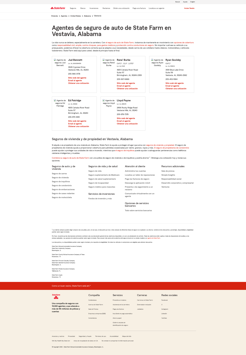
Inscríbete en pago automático (122, 313)
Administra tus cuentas (135, 171)
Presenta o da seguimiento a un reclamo (139, 188)
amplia (78, 45)
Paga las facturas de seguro (137, 179)
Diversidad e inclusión (144, 304)
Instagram (164, 309)
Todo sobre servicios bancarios (138, 210)
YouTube (164, 318)
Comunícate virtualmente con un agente (139, 195)
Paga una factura (118, 309)
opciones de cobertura (184, 43)
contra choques (89, 45)
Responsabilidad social (171, 179)
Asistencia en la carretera (121, 304)
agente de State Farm (154, 238)
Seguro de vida (94, 171)
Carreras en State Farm (145, 300)
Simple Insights (168, 175)
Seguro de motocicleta (62, 197)
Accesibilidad (114, 336)
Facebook (164, 300)
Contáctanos (92, 300)
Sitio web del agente (77, 78)
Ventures (165, 187)
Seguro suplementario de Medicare (103, 175)
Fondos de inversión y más (100, 199)
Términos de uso (100, 336)
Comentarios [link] (92, 318)
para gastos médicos (106, 45)
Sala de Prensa (93, 309)
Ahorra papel (117, 318)
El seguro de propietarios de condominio (171, 148)
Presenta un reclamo (119, 300)
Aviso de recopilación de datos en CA (86, 341)
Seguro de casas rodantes (63, 193)
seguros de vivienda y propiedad (160, 145)
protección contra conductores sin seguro (135, 45)
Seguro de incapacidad (98, 183)
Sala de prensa (167, 171)
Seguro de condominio (62, 185)
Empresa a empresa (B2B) (97, 313)
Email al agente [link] (75, 80)
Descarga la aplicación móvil (137, 183)
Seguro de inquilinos (61, 182)
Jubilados (140, 309)
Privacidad (71, 336)
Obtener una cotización (78, 83)
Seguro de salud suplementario (102, 179)
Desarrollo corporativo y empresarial (177, 183)
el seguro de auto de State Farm (120, 43)
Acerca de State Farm (95, 304)
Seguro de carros (59, 174)
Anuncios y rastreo (58, 336)
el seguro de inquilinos (124, 150)
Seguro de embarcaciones (63, 189)
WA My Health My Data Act (61, 341)
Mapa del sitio (126, 336)
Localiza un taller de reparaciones (140, 175)
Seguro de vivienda (60, 178)
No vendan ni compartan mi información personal (117, 341)
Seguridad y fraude (85, 336)
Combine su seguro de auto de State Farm (70, 158)
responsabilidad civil (66, 45)
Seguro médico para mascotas (101, 187)
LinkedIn (164, 313)
